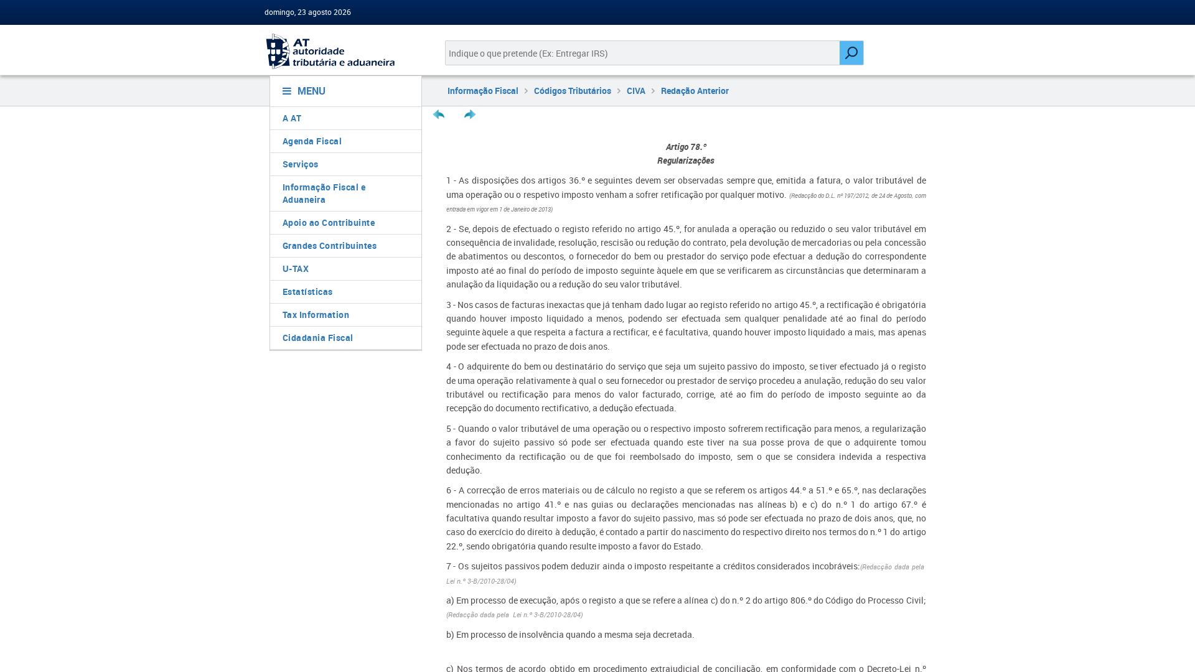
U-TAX (296, 268)
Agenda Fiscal (312, 141)
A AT (292, 118)
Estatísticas (308, 291)
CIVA (636, 90)
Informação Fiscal (483, 90)
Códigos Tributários (572, 90)
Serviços (301, 164)
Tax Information (316, 314)
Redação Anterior (695, 90)
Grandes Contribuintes (330, 245)
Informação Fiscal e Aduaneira (324, 193)
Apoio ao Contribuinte (329, 222)
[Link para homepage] (341, 51)
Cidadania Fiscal (318, 337)
